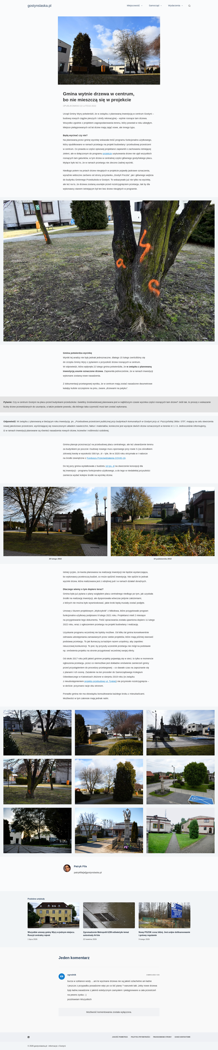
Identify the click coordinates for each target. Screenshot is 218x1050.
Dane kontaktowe (182, 1037)
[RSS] (28, 1037)
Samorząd (154, 5)
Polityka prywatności (140, 1037)
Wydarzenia (174, 5)
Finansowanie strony (162, 1037)
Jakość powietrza (120, 1037)
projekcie (107, 153)
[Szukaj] (189, 6)
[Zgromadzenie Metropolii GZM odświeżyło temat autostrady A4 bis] (109, 915)
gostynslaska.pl (39, 6)
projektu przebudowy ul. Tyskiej (100, 681)
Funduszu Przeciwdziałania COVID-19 (106, 458)
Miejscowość (133, 5)
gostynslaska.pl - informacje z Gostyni (50, 1046)
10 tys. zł (109, 466)
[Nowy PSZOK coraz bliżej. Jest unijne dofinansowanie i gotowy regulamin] (164, 915)
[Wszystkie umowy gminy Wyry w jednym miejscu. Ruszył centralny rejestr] (53, 915)
